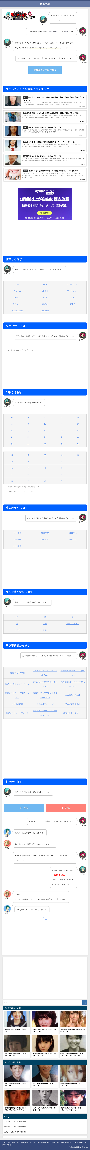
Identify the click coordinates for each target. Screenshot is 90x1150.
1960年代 (72, 533)
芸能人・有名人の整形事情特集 (15, 1132)
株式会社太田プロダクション (17, 684)
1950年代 (45, 533)
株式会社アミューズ (45, 704)
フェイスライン (72, 624)
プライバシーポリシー (79, 1142)
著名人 (45, 304)
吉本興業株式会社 (72, 695)
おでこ (17, 630)
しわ (45, 630)
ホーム (4, 1142)
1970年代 (17, 539)
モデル (17, 297)
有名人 (73, 304)
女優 (17, 284)
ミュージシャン (72, 284)
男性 (26, 808)
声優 (45, 297)
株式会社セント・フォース (17, 713)
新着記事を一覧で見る (45, 70)
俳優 (45, 284)
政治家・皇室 (17, 310)
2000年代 (17, 546)
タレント (45, 291)
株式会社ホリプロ (17, 673)
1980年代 (45, 539)
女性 (67, 808)
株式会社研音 (17, 704)
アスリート (17, 304)
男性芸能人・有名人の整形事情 (15, 1126)
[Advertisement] (44, 236)
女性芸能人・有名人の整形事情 (15, 1121)
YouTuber (45, 310)
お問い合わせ (6, 1145)
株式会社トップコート (72, 713)
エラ (45, 624)
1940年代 (17, 533)
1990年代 (72, 539)
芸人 (73, 297)
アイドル (17, 291)
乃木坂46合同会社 (72, 704)
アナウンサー (72, 291)
